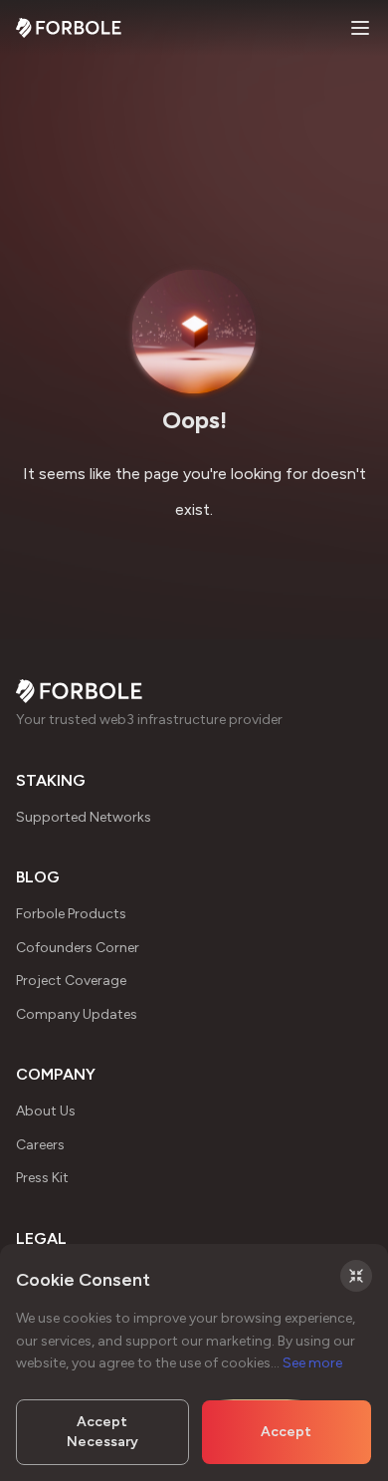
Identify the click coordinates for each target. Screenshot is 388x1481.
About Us (46, 1111)
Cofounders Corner (77, 947)
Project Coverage (71, 980)
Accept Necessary (102, 1431)
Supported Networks (83, 817)
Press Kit (42, 1177)
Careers (40, 1144)
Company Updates (76, 1014)
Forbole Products (71, 913)
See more (312, 1363)
